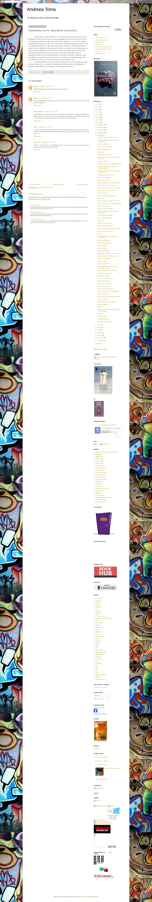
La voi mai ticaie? (102, 299)
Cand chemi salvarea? (104, 177)
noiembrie (100, 127)
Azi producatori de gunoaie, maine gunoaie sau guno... (107, 267)
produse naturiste (100, 652)
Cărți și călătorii (100, 461)
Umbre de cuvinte (100, 502)
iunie (99, 327)
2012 (97, 120)
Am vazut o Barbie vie (103, 144)
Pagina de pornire (58, 184)
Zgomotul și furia (100, 679)
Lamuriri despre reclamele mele (106, 137)
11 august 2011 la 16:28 (45, 127)
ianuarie (100, 340)
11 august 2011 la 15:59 (50, 111)
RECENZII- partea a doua (103, 49)
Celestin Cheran (100, 468)
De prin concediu (102, 193)
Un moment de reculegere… (105, 215)
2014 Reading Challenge (107, 425)
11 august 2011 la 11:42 (47, 86)
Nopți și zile (98, 493)
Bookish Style (99, 459)
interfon (97, 629)
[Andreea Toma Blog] (95, 712)
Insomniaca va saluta (103, 276)
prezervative (99, 650)
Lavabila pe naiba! (102, 264)
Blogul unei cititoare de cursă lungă (106, 452)
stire (96, 661)
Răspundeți (37, 92)
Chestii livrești (99, 470)
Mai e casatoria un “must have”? (107, 270)
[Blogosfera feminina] (102, 822)
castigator (98, 611)
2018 (97, 104)
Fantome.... (100, 314)
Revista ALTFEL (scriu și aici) (104, 497)
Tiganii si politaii (102, 245)
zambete (98, 677)
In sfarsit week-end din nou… (106, 175)
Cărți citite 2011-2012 (101, 40)
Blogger (96, 896)
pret (96, 648)
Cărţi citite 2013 (100, 42)
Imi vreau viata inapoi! (36, 212)
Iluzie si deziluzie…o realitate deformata (109, 203)
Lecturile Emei (99, 490)
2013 (97, 117)
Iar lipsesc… (101, 220)
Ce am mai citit (99, 466)
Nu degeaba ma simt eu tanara (106, 302)
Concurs (98, 614)
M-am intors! (101, 198)
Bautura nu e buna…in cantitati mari (108, 291)
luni (96, 634)
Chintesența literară (101, 472)
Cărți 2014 (98, 44)
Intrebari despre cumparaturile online (108, 201)
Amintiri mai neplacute (104, 286)
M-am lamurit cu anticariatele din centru (109, 228)
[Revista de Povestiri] (104, 536)
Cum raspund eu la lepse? (105, 289)
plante (97, 645)
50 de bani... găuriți (101, 761)
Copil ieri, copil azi (36, 219)
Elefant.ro (97, 748)
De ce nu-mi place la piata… (105, 278)
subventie (98, 663)
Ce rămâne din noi (35, 194)
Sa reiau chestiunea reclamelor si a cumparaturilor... (108, 167)
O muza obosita (102, 316)
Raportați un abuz (100, 349)
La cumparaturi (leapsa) (104, 273)
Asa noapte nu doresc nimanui (106, 185)
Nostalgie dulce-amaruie (104, 154)
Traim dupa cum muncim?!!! (105, 226)
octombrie (100, 130)
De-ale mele (99, 623)
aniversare (98, 600)
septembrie (100, 132)
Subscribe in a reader (100, 687)
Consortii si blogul (102, 161)
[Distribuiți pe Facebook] (50, 72)
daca (96, 620)
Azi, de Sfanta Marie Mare (105, 218)
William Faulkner (100, 675)
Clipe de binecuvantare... (104, 243)
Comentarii (99, 699)
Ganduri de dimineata (103, 240)
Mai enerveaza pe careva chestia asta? (109, 296)
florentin (36, 86)
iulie (98, 325)
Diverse (97, 625)
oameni (97, 641)
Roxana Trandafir (100, 499)
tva (96, 670)
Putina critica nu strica (103, 180)
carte (96, 609)
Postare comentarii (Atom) (45, 187)
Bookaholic (98, 454)
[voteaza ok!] (110, 853)
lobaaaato (83, 896)
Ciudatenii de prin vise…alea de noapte (109, 164)
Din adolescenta (102, 261)
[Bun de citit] (101, 847)
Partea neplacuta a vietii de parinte (107, 256)
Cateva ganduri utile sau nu (105, 231)
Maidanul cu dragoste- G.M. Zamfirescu (109, 188)
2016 (97, 109)
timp (96, 666)
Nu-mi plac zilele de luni (104, 321)
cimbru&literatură (100, 475)
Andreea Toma (41, 9)
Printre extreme (100, 495)
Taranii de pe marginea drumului (107, 196)
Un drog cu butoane (103, 251)
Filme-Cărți (98, 484)
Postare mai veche (83, 184)
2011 (97, 122)
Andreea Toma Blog (99, 708)
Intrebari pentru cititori (103, 281)
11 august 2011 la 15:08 (46, 98)
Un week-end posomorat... (105, 283)
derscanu (37, 142)
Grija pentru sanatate (103, 206)
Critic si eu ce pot (100, 616)
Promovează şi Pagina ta (100, 714)
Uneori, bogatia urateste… (105, 149)
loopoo (36, 98)
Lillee (35, 127)
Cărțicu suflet (99, 463)
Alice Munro (99, 598)
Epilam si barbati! (102, 304)
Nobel (97, 638)
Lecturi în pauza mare (102, 488)
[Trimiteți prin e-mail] (44, 72)
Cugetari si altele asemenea (103, 618)
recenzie (98, 657)
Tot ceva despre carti (103, 294)
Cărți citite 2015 (100, 53)
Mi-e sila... (100, 233)
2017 (97, 107)
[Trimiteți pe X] (48, 72)
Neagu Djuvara (100, 636)
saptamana (98, 659)
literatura (98, 632)
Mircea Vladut (38, 111)
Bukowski (98, 607)
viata (96, 672)
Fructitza (98, 486)
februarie (100, 338)
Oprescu (98, 643)
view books (117, 436)
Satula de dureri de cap (104, 223)
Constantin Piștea (100, 479)
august (99, 135)
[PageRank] (112, 847)
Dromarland (99, 481)
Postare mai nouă (34, 184)
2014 (97, 115)
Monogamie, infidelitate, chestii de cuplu (109, 253)
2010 (97, 343)
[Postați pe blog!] (46, 72)
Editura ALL (98, 627)
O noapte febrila (102, 248)
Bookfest (98, 605)
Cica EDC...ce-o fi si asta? (105, 147)
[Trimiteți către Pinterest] (52, 72)
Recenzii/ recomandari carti (103, 47)
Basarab (98, 602)
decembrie (100, 125)
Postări (98, 695)
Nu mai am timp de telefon (105, 209)
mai (98, 330)
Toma (102, 428)
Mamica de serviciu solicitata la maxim (108, 183)
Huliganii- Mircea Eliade (112, 768)
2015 (97, 112)
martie (99, 335)
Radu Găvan (99, 654)
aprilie (99, 332)
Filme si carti (101, 152)
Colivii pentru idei (100, 477)
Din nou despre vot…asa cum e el (107, 190)
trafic (96, 668)
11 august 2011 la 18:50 (47, 142)
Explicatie (100, 307)
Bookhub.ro (98, 456)
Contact (97, 51)
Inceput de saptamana (104, 258)
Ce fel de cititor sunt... (103, 319)
